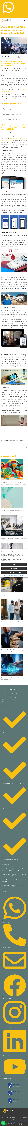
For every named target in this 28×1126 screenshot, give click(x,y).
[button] (3, 1123)
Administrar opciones (14, 572)
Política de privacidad (15, 575)
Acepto (14, 564)
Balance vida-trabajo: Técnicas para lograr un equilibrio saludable (14, 650)
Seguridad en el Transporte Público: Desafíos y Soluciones (11, 595)
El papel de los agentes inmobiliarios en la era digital (14, 622)
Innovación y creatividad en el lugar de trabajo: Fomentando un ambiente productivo (13, 483)
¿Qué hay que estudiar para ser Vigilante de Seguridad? (14, 109)
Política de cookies (7, 575)
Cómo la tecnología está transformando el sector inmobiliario (13, 678)
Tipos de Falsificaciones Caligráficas (12, 114)
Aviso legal (22, 575)
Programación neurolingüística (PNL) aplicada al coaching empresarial (13, 511)
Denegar (14, 568)
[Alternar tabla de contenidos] (19, 57)
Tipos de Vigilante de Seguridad (11, 119)
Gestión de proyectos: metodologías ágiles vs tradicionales (14, 539)
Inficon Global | (18, 1119)
